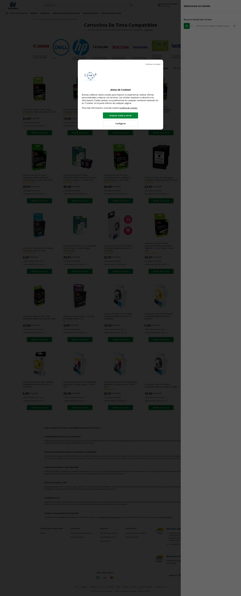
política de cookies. (129, 108)
